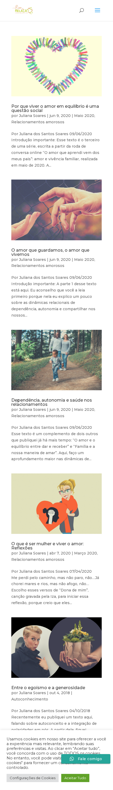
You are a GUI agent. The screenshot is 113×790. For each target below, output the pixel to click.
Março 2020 (85, 553)
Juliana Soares (32, 115)
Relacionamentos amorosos (37, 122)
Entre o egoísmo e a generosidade (48, 687)
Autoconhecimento (29, 699)
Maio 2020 (84, 115)
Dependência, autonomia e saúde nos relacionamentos (51, 402)
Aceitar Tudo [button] (75, 778)
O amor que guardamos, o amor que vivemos (50, 252)
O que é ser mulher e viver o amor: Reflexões (47, 546)
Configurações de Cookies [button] (32, 778)
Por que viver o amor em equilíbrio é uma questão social (55, 108)
